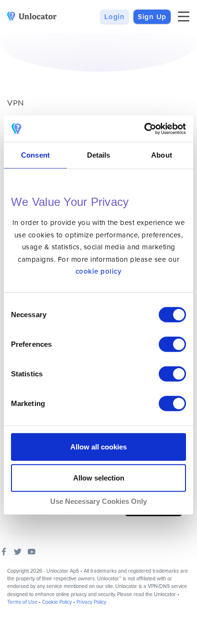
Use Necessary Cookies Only (98, 501)
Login (114, 16)
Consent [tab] (35, 155)
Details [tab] (98, 155)
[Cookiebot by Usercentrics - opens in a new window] (144, 128)
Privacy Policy (91, 602)
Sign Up (152, 16)
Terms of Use (22, 602)
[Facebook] (4, 551)
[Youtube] (31, 551)
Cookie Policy (57, 602)
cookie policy (99, 271)
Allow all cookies (98, 447)
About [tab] (161, 155)
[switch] (172, 344)
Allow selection (98, 478)
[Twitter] (18, 551)
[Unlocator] (32, 16)
